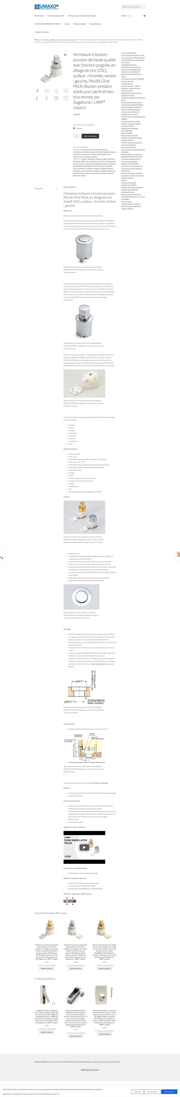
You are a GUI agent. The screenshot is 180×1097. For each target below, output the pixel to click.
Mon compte (39, 16)
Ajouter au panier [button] (46, 968)
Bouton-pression (78, 164)
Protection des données (55, 16)
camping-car (96, 173)
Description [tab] (39, 188)
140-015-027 (111, 171)
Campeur (89, 168)
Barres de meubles (102, 164)
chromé (94, 166)
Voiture (87, 164)
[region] (90, 1091)
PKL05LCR (104, 173)
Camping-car (81, 168)
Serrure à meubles (101, 159)
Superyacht (91, 159)
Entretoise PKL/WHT (85, 166)
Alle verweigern (152, 1092)
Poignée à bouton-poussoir (82, 173)
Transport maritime (42, 32)
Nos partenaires (95, 24)
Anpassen (137, 1092)
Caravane (84, 159)
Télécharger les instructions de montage (83, 873)
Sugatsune (104, 168)
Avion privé (76, 175)
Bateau (110, 168)
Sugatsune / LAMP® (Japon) (82, 894)
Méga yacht (85, 161)
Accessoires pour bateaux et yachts (84, 154)
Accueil (39, 40)
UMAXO (104, 171)
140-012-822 (101, 161)
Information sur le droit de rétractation (82, 16)
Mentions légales (80, 24)
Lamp (83, 171)
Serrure (83, 175)
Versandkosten (89, 125)
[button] (65, 55)
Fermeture (96, 168)
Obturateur (93, 161)
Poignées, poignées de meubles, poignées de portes (60, 40)
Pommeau (101, 166)
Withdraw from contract (90, 1070)
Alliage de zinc (110, 161)
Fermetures (77, 171)
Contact (67, 24)
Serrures (94, 157)
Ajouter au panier (90, 136)
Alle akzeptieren (169, 1092)
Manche (92, 164)
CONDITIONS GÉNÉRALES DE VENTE (48, 24)
